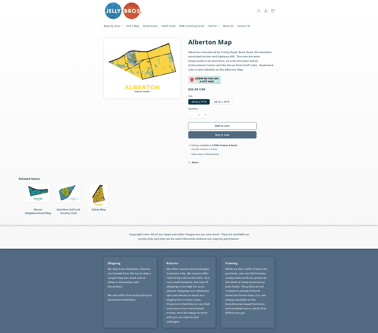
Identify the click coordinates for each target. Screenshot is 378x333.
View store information (205, 154)
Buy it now (222, 134)
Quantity (193, 108)
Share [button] (195, 162)
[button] (113, 26)
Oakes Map (99, 209)
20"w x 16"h (221, 101)
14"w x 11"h (199, 101)
